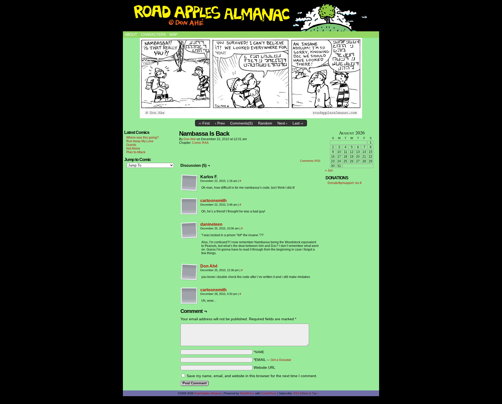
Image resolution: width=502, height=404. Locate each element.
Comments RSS (310, 160)
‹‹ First (204, 123)
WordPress (247, 393)
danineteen (211, 224)
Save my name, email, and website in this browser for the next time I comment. (252, 376)
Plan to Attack (135, 152)
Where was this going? (142, 137)
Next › (282, 123)
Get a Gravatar (281, 360)
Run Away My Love (139, 141)
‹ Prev (220, 123)
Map (173, 34)
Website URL (264, 367)
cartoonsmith (213, 200)
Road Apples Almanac (208, 393)
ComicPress (269, 393)
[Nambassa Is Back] (251, 78)
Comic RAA (200, 143)
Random (265, 123)
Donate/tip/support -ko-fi (345, 183)
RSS (296, 393)
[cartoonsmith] (189, 214)
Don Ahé (190, 139)
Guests (131, 145)
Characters (153, 34)
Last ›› (298, 123)
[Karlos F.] (189, 183)
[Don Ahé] (189, 279)
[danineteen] (189, 237)
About (131, 34)
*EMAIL (272, 360)
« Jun (329, 170)
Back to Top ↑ (310, 393)
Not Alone (133, 148)
